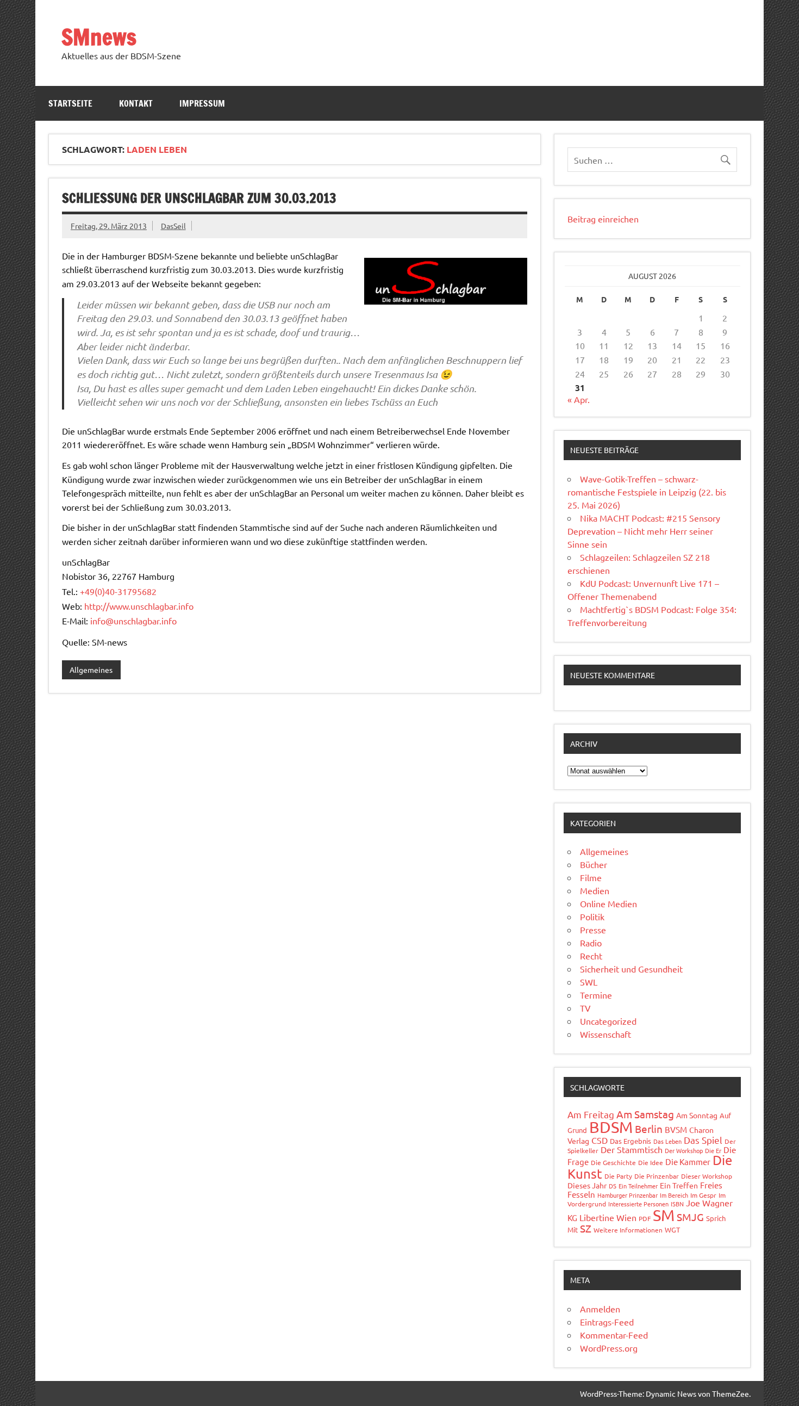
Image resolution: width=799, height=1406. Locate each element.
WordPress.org (609, 1347)
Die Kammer (687, 1161)
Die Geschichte (613, 1162)
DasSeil (173, 226)
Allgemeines (91, 669)
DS (612, 1185)
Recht (591, 955)
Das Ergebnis (630, 1140)
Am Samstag (645, 1113)
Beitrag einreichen (603, 218)
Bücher (593, 864)
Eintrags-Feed (607, 1321)
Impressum (202, 103)
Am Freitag (590, 1114)
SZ (585, 1228)
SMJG (690, 1216)
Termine (596, 994)
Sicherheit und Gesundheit (631, 968)
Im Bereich (674, 1195)
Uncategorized (608, 1020)
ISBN (677, 1203)
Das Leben (667, 1141)
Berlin (649, 1128)
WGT (672, 1229)
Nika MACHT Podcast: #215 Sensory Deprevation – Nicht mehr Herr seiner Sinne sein (643, 530)
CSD (599, 1140)
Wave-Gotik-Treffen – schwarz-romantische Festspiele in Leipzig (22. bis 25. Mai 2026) (646, 491)
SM (664, 1215)
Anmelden (600, 1308)
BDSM (611, 1127)
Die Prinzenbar (656, 1176)
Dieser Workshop (706, 1176)
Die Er (713, 1150)
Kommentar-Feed (614, 1334)
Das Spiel (703, 1139)
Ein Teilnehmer (638, 1185)
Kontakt (136, 103)
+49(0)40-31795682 (118, 591)
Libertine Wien (607, 1217)
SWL (588, 981)
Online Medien (608, 903)
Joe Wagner (709, 1202)
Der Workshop (684, 1150)
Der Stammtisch (632, 1149)
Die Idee (650, 1162)
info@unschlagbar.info (133, 620)
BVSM (676, 1129)
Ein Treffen (679, 1185)
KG (572, 1217)
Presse (593, 929)
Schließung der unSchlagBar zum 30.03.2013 (199, 198)
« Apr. (578, 399)
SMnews (98, 36)
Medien (594, 890)
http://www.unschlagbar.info (138, 605)
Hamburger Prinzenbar (627, 1195)
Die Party (618, 1176)
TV (585, 1007)
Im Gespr (703, 1195)
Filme (591, 877)
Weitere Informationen (628, 1229)
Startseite (70, 103)
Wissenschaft (605, 1034)
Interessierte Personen (638, 1203)
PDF (645, 1218)
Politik (592, 916)
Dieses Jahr (587, 1185)
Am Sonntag (696, 1115)
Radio (591, 942)
